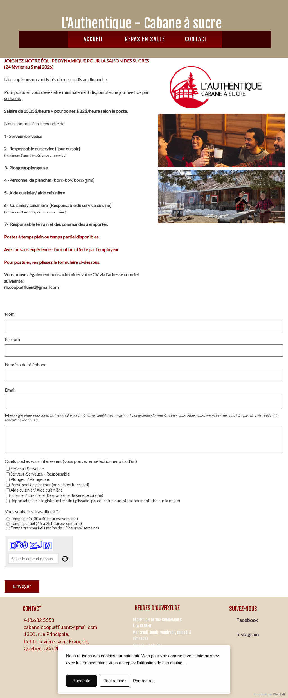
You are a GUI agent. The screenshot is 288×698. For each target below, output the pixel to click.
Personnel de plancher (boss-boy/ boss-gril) (49, 484)
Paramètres (144, 680)
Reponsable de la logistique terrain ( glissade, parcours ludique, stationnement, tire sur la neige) (95, 500)
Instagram (248, 634)
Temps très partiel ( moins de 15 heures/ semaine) (55, 528)
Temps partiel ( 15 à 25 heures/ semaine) (46, 523)
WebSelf (279, 694)
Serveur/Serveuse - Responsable (39, 474)
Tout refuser (115, 680)
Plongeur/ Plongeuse (29, 479)
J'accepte (81, 680)
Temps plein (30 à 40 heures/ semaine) (44, 518)
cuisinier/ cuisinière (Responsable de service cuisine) (56, 495)
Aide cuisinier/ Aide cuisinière (36, 490)
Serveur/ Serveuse (27, 468)
